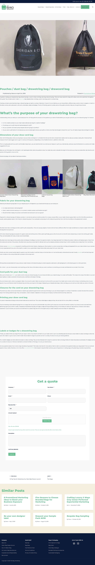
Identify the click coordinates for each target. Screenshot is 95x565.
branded (80, 252)
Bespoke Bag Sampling (78, 516)
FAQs (64, 7)
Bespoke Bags (41, 7)
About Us (72, 7)
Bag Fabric (51, 545)
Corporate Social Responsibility (9, 552)
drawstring (21, 99)
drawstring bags (11, 246)
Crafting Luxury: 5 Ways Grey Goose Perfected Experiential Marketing (78, 499)
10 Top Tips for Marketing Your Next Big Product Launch (25, 478)
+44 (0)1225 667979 (29, 348)
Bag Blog (27, 545)
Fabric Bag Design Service (8, 545)
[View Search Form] (92, 7)
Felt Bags (50, 478)
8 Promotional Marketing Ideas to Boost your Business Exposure (16, 499)
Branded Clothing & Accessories (56, 550)
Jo (69, 505)
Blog (68, 7)
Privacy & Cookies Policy (31, 552)
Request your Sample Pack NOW (45, 517)
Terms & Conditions (30, 550)
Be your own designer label (14, 517)
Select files (47, 421)
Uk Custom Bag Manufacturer (9, 550)
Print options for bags (54, 542)
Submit (12, 454)
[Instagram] (78, 543)
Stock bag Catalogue (54, 547)
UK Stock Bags (58, 7)
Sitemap (27, 542)
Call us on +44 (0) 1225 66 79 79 (82, 1)
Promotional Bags (89, 93)
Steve (6, 505)
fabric (13, 275)
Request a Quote (85, 7)
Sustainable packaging (54, 552)
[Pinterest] (74, 543)
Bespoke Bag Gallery (50, 7)
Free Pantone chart (30, 547)
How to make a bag (6, 547)
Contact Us (78, 7)
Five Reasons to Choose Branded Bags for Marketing (46, 499)
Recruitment (5, 555)
